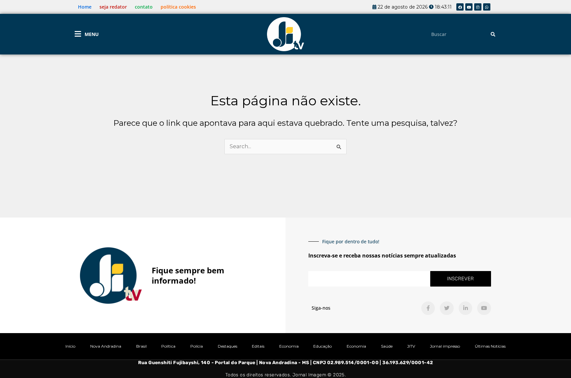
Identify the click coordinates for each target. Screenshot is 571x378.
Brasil (141, 346)
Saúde (387, 346)
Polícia (196, 346)
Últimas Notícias (490, 346)
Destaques (227, 346)
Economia (289, 346)
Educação (322, 346)
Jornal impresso (445, 346)
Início (70, 346)
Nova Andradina (105, 346)
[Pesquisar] (493, 34)
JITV (411, 346)
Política (168, 346)
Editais (258, 346)
